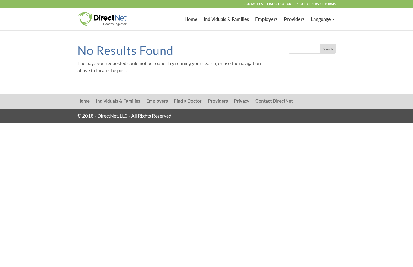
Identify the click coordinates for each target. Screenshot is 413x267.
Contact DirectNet (274, 101)
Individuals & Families (226, 19)
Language (321, 19)
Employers (266, 19)
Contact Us (253, 4)
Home (191, 19)
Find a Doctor (279, 4)
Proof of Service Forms (316, 4)
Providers (294, 19)
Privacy (241, 101)
